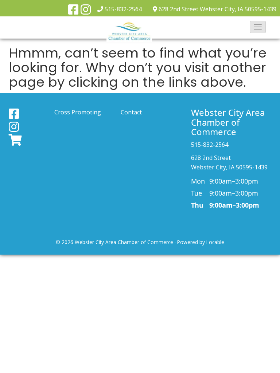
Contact (131, 112)
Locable (215, 242)
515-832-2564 (123, 9)
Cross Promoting (77, 112)
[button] (258, 27)
